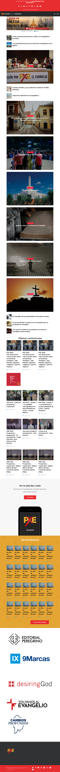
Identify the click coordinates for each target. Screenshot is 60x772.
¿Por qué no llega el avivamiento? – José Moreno (30, 433)
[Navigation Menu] (58, 14)
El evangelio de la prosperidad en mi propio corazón (30, 316)
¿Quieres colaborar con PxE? (30, 9)
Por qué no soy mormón (30, 190)
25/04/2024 (30, 264)
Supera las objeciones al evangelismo (25, 95)
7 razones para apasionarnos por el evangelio (30, 68)
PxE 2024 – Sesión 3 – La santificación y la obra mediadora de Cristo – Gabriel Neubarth (46, 406)
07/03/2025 (30, 124)
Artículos (30, 66)
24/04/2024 (30, 158)
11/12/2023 (31, 300)
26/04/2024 (30, 194)
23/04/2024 (30, 229)
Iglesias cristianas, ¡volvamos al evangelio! (30, 225)
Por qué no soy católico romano (30, 261)
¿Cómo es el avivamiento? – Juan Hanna (46, 433)
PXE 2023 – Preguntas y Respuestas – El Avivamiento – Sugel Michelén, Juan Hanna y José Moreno (14, 437)
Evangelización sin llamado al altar (30, 154)
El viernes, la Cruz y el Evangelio (30, 296)
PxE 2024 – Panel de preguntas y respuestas (14, 404)
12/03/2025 (31, 72)
